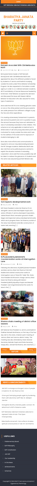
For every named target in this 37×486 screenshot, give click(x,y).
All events (4, 63)
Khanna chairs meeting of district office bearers (18, 322)
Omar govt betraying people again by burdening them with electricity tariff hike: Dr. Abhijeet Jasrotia (18, 390)
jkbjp (15, 70)
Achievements (10, 467)
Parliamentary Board (12, 441)
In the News (9, 462)
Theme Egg (22, 483)
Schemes (8, 471)
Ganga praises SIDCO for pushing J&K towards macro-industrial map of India (32, 350)
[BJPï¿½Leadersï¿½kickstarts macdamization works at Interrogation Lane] (18, 240)
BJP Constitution (10, 450)
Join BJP (7, 454)
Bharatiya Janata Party (18, 19)
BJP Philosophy (10, 446)
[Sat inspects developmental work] (18, 183)
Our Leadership (10, 458)
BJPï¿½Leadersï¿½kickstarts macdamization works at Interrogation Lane (18, 259)
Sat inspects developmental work (15, 202)
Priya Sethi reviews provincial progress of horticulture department (6, 350)
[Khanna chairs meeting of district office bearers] (18, 304)
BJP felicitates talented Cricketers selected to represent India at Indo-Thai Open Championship (17, 407)
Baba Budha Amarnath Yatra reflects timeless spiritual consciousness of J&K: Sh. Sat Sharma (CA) (18, 416)
